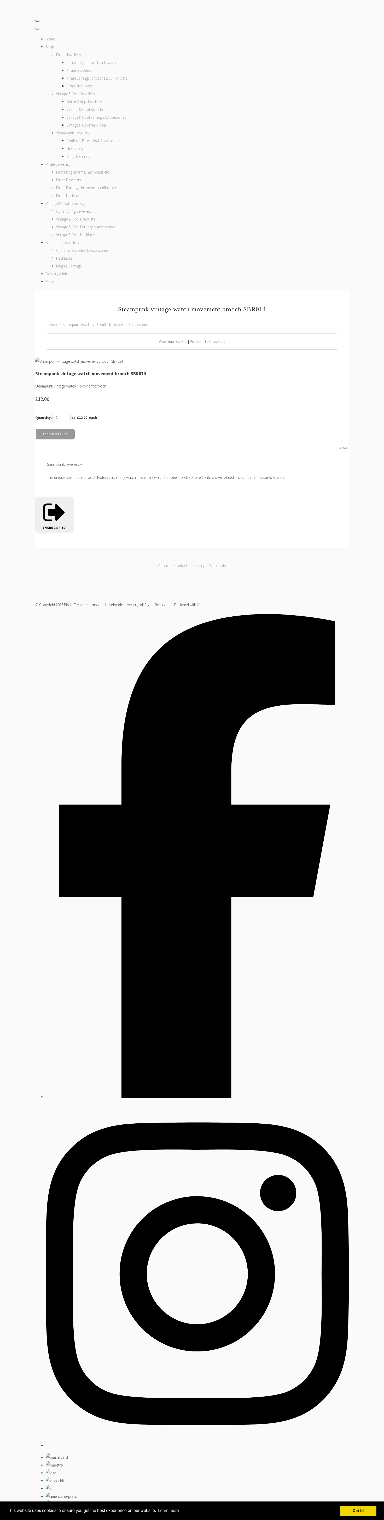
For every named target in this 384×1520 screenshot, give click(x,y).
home (50, 39)
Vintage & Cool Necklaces (87, 125)
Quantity (43, 417)
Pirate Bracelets (79, 70)
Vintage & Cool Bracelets (86, 109)
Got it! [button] (358, 1511)
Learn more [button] (168, 1510)
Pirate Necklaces (79, 86)
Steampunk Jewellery (73, 132)
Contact (181, 565)
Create (202, 604)
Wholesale (217, 565)
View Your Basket (173, 341)
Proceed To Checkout (207, 341)
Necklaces (75, 148)
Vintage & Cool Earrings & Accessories (96, 117)
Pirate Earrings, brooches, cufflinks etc (97, 78)
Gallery (199, 565)
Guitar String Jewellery (84, 101)
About (164, 565)
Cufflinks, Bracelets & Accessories (93, 140)
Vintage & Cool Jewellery (75, 93)
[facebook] (197, 1096)
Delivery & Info (57, 273)
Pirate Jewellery (68, 54)
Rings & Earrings (79, 156)
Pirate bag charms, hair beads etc (93, 62)
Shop (50, 46)
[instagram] (197, 1445)
